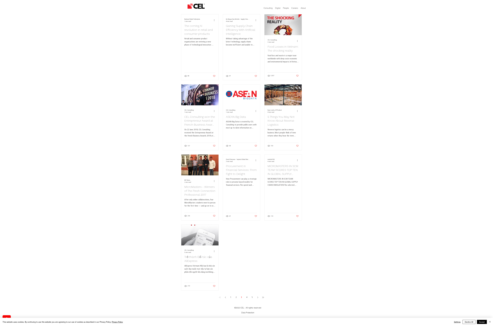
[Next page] (257, 297)
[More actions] (215, 20)
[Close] (489, 322)
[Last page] (263, 297)
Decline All (469, 322)
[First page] (220, 297)
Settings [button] (457, 322)
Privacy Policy (117, 322)
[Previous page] (225, 297)
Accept (482, 322)
